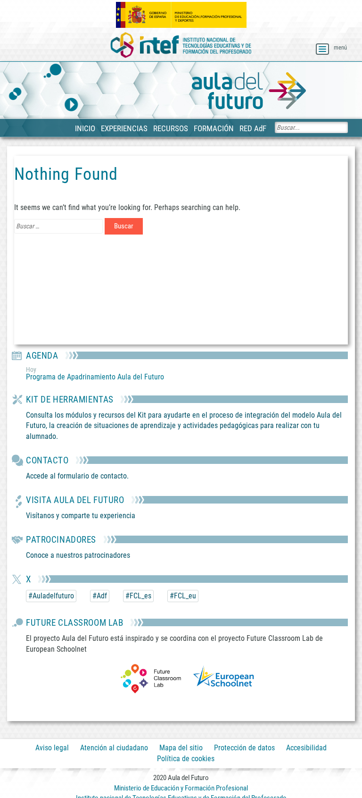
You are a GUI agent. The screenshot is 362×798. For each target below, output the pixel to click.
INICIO (85, 128)
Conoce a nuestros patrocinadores (78, 555)
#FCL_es (138, 595)
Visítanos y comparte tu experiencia (80, 515)
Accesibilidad (306, 747)
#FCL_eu (183, 595)
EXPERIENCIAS (124, 128)
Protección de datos (244, 747)
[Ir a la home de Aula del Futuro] (249, 90)
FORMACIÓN (214, 128)
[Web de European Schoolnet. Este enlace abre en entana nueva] (223, 677)
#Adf (99, 595)
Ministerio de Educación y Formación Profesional (181, 788)
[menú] (322, 49)
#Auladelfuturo (51, 595)
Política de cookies (185, 759)
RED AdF (252, 128)
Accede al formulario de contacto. (77, 475)
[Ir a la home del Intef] (181, 45)
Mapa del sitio (181, 747)
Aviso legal (52, 747)
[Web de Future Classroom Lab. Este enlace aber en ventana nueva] (150, 677)
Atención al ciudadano (114, 747)
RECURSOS (170, 128)
